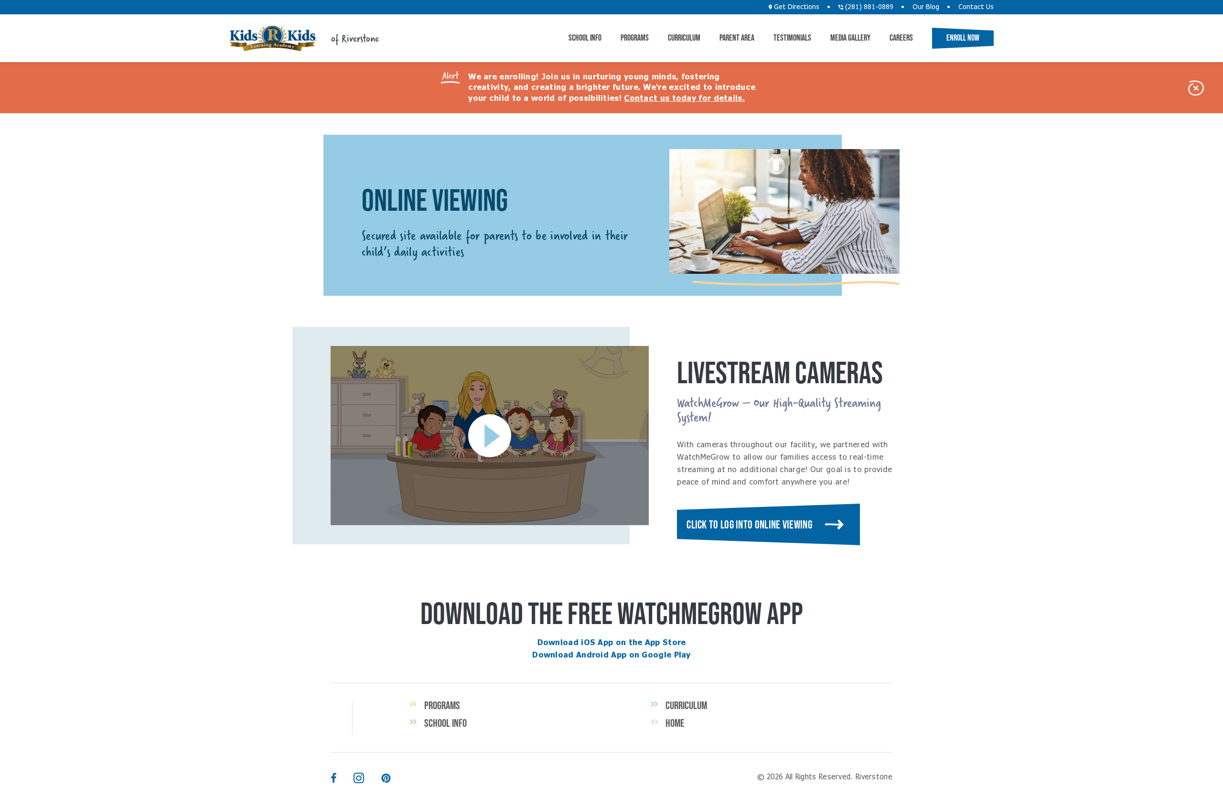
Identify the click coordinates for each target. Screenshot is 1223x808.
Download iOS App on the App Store (611, 642)
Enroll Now (962, 38)
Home (674, 723)
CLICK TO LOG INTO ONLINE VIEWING (749, 524)
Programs (635, 38)
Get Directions (795, 7)
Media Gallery (850, 38)
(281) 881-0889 (868, 7)
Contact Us (976, 7)
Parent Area (736, 38)
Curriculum (684, 38)
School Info (585, 38)
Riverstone (272, 38)
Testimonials (792, 38)
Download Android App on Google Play (611, 655)
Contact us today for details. (684, 98)
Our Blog (925, 7)
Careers (901, 38)
